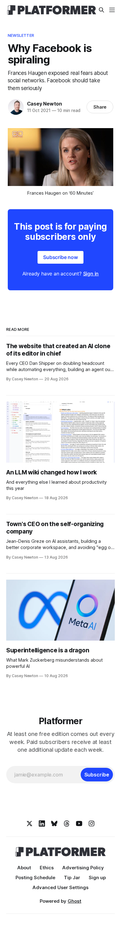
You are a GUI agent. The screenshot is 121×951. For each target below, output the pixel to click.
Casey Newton (44, 104)
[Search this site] (101, 10)
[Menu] (112, 10)
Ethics (47, 868)
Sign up (97, 877)
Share (100, 107)
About (24, 868)
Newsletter (21, 35)
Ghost (74, 901)
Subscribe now (60, 257)
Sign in (91, 273)
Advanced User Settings (60, 887)
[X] (29, 823)
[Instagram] (91, 823)
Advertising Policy (83, 868)
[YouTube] (79, 823)
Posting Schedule (35, 877)
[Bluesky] (54, 823)
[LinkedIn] (42, 823)
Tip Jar (72, 877)
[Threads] (67, 823)
